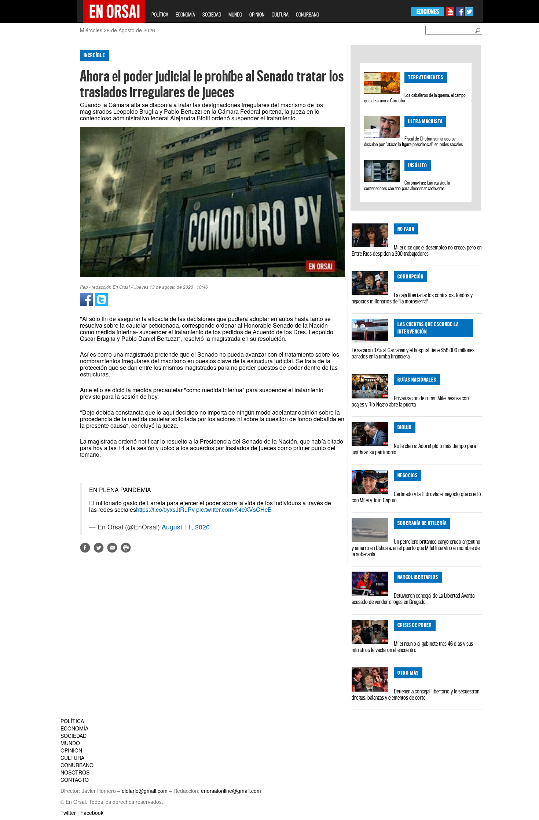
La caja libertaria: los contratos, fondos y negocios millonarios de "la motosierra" (412, 298)
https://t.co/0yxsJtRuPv (165, 509)
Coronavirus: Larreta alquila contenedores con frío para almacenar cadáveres (407, 185)
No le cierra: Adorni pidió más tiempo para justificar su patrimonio (414, 448)
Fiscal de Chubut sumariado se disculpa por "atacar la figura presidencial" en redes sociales (413, 141)
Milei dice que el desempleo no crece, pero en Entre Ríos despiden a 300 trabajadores (416, 250)
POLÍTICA (159, 14)
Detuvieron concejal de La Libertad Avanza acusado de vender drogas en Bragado (413, 598)
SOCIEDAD (211, 14)
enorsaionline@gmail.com (231, 790)
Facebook (91, 812)
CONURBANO (307, 14)
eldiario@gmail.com (145, 790)
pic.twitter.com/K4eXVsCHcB (234, 509)
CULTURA (280, 14)
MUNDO (235, 14)
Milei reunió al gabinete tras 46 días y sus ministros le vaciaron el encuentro (412, 646)
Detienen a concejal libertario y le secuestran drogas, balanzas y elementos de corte (415, 694)
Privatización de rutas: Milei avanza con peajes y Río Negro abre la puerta (410, 401)
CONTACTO (74, 779)
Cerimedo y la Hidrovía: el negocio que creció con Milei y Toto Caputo (416, 497)
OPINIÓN (256, 14)
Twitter (68, 812)
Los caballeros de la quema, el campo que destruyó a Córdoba (414, 97)
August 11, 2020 (186, 526)
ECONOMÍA (185, 14)
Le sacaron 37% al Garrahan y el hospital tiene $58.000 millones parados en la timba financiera (413, 353)
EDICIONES (428, 11)
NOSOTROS (74, 772)
